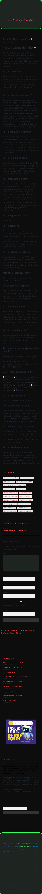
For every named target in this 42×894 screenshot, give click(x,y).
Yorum (4, 553)
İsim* (4, 575)
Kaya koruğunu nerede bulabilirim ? (12, 681)
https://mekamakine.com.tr (29, 630)
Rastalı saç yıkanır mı (9, 507)
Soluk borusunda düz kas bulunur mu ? (13, 695)
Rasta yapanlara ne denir (10, 496)
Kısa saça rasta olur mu (27, 478)
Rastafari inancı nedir (25, 500)
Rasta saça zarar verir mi (10, 492)
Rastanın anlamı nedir (24, 507)
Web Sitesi (5, 592)
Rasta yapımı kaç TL (25, 496)
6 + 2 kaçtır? (6, 610)
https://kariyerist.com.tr (7, 633)
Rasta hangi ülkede (9, 481)
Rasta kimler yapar (9, 489)
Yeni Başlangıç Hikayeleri (21, 20)
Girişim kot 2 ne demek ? (9, 700)
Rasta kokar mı (21, 489)
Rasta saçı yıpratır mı (25, 492)
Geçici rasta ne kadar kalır (11, 478)
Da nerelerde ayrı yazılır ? (9, 672)
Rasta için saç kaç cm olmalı (24, 481)
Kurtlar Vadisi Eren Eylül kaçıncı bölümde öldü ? (15, 677)
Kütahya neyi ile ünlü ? (9, 658)
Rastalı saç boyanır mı (10, 504)
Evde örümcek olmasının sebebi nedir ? (13, 686)
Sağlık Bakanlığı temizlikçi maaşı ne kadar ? (14, 667)
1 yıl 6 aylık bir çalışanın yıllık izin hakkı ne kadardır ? (16, 691)
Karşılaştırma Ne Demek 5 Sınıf (15, 530)
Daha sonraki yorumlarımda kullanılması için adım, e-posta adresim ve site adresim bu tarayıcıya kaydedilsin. (20, 604)
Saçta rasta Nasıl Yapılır (25, 511)
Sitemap (18, 633)
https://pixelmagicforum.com (9, 630)
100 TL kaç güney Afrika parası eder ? (13, 663)
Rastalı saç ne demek (24, 504)
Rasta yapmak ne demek (10, 500)
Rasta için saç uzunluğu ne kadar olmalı (14, 485)
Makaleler (10, 473)
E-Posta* (5, 584)
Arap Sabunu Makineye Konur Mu (16, 524)
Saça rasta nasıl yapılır (10, 511)
